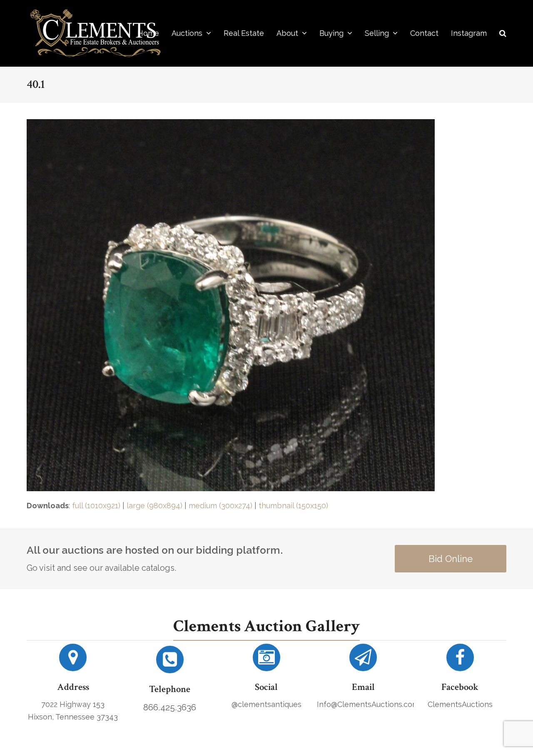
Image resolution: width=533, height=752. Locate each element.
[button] (503, 33)
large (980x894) (154, 505)
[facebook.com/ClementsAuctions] (460, 660)
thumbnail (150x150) (293, 505)
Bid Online (450, 558)
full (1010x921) (96, 505)
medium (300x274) (220, 505)
